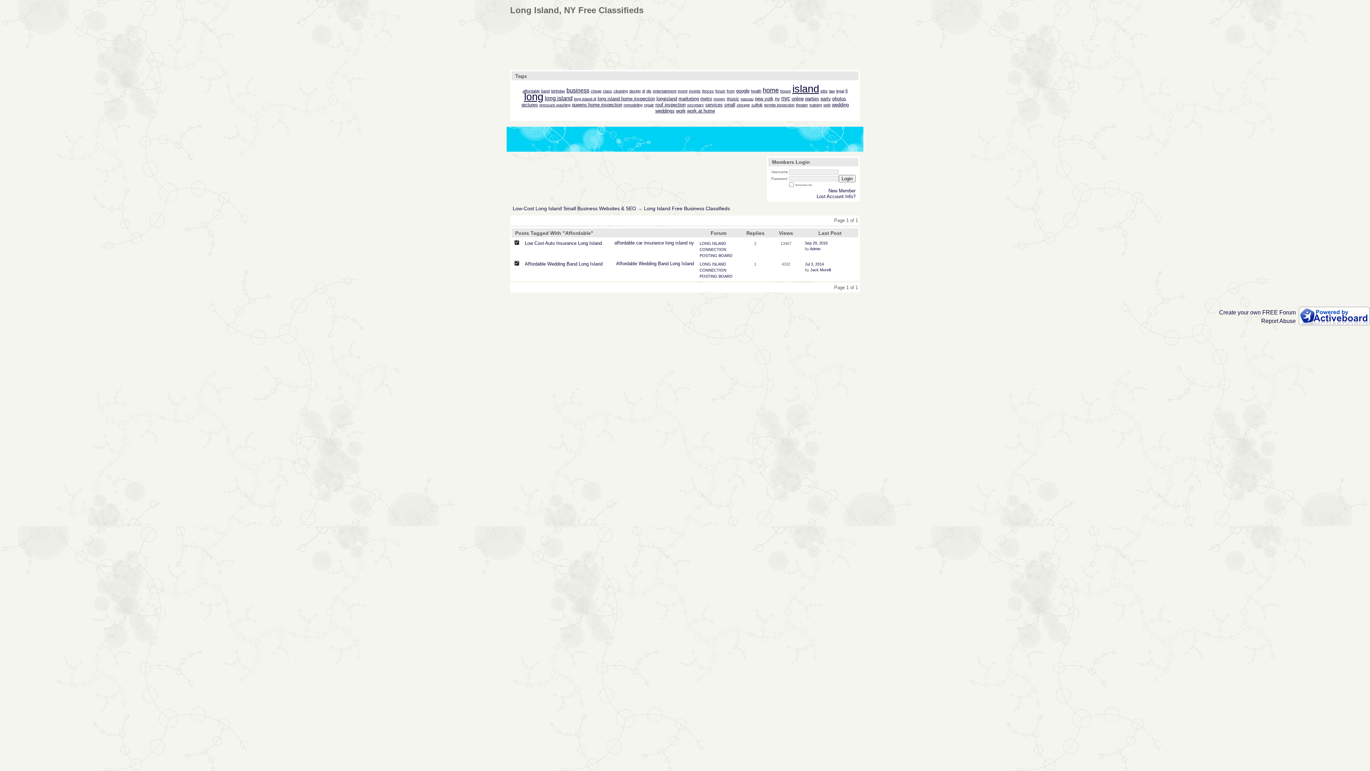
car (639, 243)
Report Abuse (1278, 321)
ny (691, 243)
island (681, 243)
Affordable (626, 263)
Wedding (647, 263)
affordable (624, 243)
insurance (654, 243)
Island (687, 263)
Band (663, 263)
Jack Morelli (820, 270)
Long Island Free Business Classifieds (687, 208)
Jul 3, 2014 (814, 264)
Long (675, 263)
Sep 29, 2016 (816, 243)
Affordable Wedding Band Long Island (564, 264)
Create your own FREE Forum (1257, 312)
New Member (842, 190)
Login (847, 178)
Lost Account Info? (836, 196)
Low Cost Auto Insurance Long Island (563, 243)
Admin (815, 249)
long (669, 243)
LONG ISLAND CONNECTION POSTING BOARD (716, 249)
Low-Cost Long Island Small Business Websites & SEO (574, 208)
